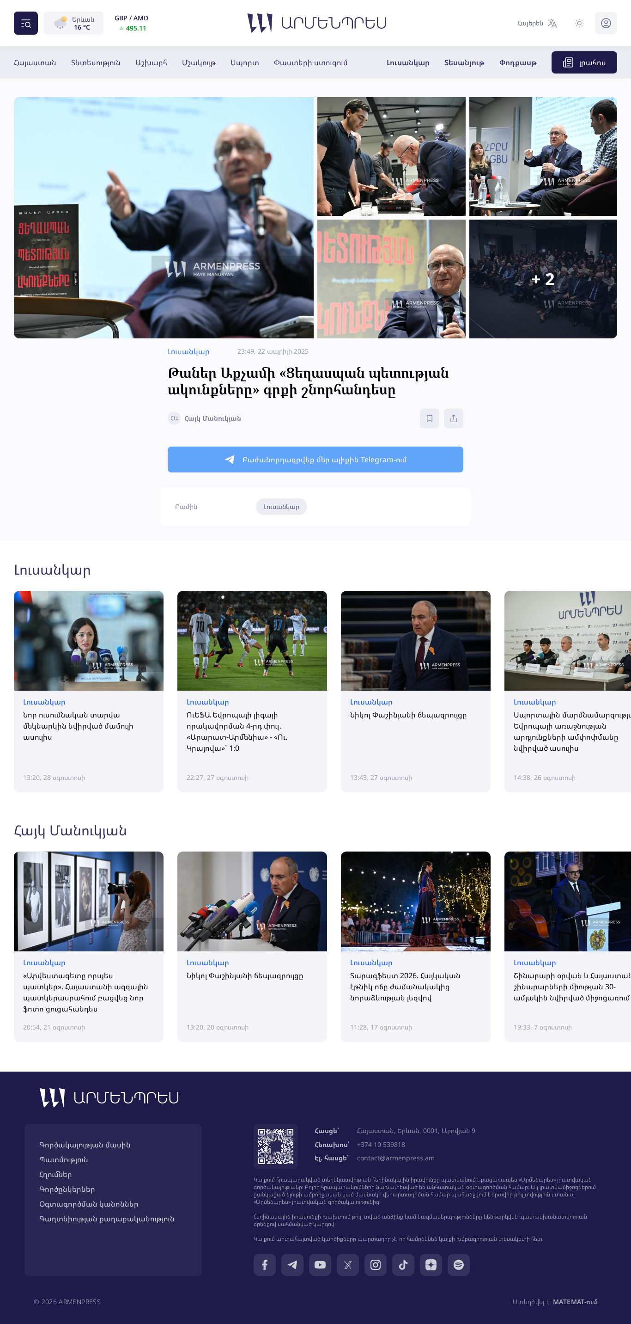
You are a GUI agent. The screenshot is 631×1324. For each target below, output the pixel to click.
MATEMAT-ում (575, 1301)
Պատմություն (63, 1159)
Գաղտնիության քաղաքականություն (107, 1219)
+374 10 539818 (381, 1144)
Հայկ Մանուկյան (70, 830)
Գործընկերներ (67, 1189)
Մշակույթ (199, 62)
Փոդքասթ (518, 62)
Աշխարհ (151, 62)
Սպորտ (245, 62)
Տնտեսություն (96, 62)
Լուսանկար (408, 62)
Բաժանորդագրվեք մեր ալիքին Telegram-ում (325, 459)
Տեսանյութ (464, 62)
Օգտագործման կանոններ (89, 1204)
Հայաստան (35, 62)
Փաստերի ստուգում (311, 62)
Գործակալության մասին (85, 1145)
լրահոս (592, 62)
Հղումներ (55, 1174)
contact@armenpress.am (396, 1157)
